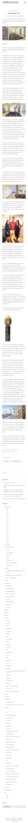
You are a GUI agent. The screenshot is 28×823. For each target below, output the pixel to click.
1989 (7, 512)
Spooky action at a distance (12, 766)
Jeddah (7, 633)
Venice (7, 663)
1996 (7, 531)
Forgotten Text (9, 702)
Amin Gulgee (6, 461)
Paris (7, 649)
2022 (7, 795)
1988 (7, 509)
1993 (7, 523)
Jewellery (6, 615)
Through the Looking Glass (12, 776)
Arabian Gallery (9, 718)
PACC (7, 760)
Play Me (8, 683)
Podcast (6, 694)
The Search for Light (10, 771)
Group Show (7, 583)
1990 (7, 515)
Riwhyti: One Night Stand (11, 563)
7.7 (7, 712)
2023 (7, 798)
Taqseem (8, 607)
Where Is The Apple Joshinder (12, 691)
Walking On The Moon (11, 779)
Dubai (7, 626)
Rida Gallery (9, 763)
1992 (7, 520)
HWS (8, 820)
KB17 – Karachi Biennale (11, 578)
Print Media (6, 696)
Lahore (7, 641)
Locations (6, 618)
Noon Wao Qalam (10, 596)
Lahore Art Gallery (10, 744)
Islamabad (8, 631)
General (6, 580)
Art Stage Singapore (10, 588)
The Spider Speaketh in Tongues (13, 774)
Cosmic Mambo (9, 734)
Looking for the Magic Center (12, 750)
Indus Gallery (9, 739)
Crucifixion (8, 678)
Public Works (7, 699)
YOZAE (20, 820)
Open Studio (9, 752)
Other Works (9, 758)
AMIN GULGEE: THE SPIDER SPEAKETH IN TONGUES (14, 498)
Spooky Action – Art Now (9, 483)
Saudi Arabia (9, 660)
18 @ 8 (7, 549)
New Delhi (8, 644)
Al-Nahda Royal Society (11, 715)
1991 (7, 517)
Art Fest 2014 (9, 586)
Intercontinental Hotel (11, 742)
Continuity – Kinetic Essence (12, 731)
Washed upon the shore (11, 782)
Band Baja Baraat (10, 591)
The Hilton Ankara (10, 768)
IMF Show (6, 610)
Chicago (8, 623)
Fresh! (7, 557)
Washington (8, 665)
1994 (7, 525)
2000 (7, 541)
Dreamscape (9, 555)
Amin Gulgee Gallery (16, 461)
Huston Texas (9, 628)
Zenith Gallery (9, 784)
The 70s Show (9, 565)
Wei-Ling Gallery (7, 790)
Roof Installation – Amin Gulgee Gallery (14, 704)
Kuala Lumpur (9, 639)
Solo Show (16, 10)
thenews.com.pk (10, 451)
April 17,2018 (20, 16)
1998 (7, 536)
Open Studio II (9, 755)
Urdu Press (6, 787)
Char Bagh (8, 728)
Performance (7, 668)
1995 (7, 528)
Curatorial (6, 568)
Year (5, 792)
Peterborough (9, 652)
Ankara (7, 620)
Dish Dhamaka (9, 552)
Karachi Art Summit (10, 594)
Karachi (12, 10)
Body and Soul (9, 726)
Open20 (8, 599)
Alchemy (8, 675)
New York (8, 647)
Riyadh (7, 655)
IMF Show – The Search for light (13, 736)
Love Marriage (9, 680)
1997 (7, 533)
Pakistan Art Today (10, 602)
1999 (7, 539)
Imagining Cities (9, 560)
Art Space (8, 723)
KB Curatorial (14, 821)
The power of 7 (14, 13)
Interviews (6, 612)
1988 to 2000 (7, 507)
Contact (14, 817)
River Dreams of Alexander (12, 686)
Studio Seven (9, 604)
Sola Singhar (9, 688)
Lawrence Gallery (10, 747)
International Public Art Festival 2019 (14, 575)
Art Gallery (8, 720)
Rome (7, 657)
